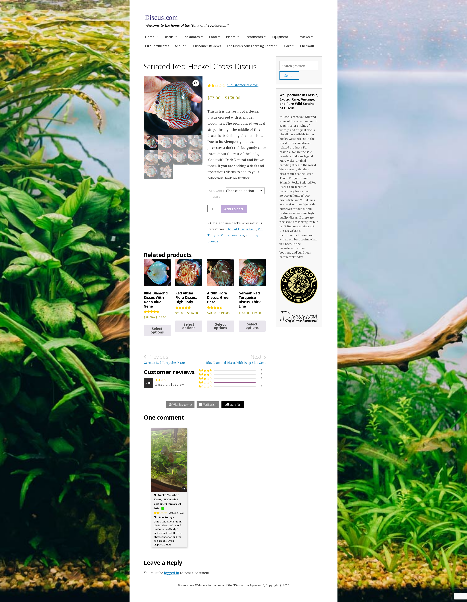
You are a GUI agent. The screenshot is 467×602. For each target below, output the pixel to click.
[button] (195, 83)
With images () (182, 404)
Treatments (254, 37)
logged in (171, 572)
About (179, 46)
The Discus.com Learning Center (251, 46)
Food (213, 37)
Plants (231, 37)
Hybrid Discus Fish (241, 229)
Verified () (210, 404)
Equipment (280, 37)
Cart (287, 46)
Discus (168, 37)
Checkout (307, 46)
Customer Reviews (207, 46)
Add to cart (234, 209)
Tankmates (191, 37)
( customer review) (242, 85)
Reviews (304, 37)
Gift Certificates (157, 46)
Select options (157, 330)
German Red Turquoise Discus (164, 359)
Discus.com (161, 17)
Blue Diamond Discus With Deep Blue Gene (236, 359)
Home (149, 37)
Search (289, 75)
